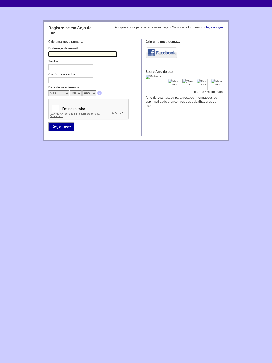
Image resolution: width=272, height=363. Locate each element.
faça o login (214, 27)
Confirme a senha (61, 74)
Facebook (161, 52)
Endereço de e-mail (63, 48)
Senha (53, 61)
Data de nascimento (63, 87)
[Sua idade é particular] (100, 93)
